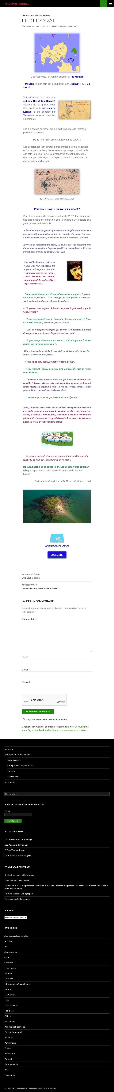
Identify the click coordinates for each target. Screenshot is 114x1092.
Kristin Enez (44, 26)
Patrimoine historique (14, 1026)
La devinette (10, 749)
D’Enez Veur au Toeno (14, 850)
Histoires (8, 978)
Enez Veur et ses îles (31, 576)
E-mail (26, 669)
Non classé (9, 1010)
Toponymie (9, 1075)
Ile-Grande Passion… (16, 3)
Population (9, 1053)
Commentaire (29, 618)
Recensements (11, 1064)
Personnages (10, 1042)
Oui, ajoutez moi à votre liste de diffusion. (46, 719)
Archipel (26, 15)
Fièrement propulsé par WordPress (43, 1088)
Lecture (7, 989)
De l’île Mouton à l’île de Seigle (18, 839)
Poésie (7, 1048)
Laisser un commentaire (65, 26)
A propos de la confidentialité (15, 1088)
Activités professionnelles (16, 936)
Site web (26, 682)
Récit (6, 1069)
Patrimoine (9, 1021)
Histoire (8, 973)
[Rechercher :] (57, 794)
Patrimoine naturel (41, 15)
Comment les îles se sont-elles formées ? (40, 587)
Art (6, 946)
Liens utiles (9, 782)
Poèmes (11, 771)
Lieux (6, 1000)
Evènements (10, 968)
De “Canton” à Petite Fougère (17, 855)
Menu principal (110, 3)
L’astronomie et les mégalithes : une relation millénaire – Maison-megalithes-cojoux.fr (43, 885)
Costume (8, 962)
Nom (25, 657)
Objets (7, 1016)
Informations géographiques (17, 984)
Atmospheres (10, 952)
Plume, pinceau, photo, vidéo (18, 754)
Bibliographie (14, 760)
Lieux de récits (11, 1005)
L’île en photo (13, 776)
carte (6, 957)
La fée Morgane (28, 875)
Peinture (8, 1037)
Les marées (9, 994)
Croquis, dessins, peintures (20, 765)
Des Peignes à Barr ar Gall (16, 845)
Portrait (8, 1059)
